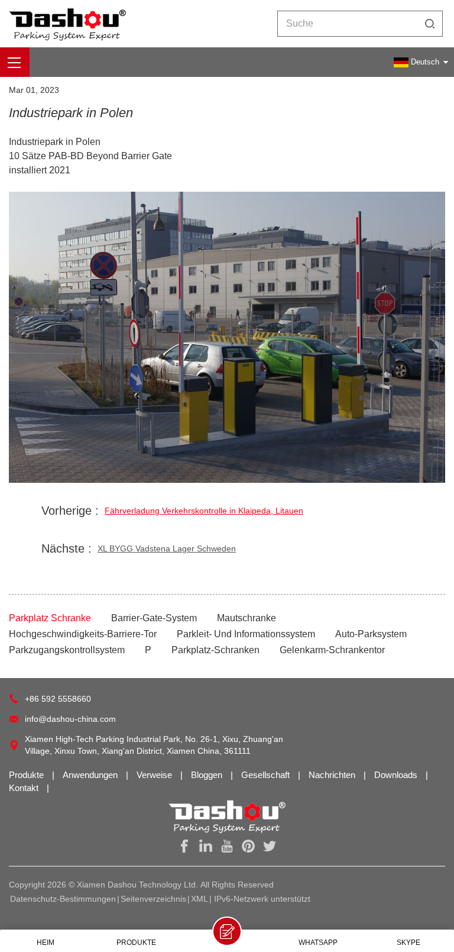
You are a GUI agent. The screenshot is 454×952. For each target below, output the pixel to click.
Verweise (155, 775)
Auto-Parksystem (371, 634)
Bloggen (208, 775)
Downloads (397, 775)
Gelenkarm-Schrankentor (332, 650)
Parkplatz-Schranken (215, 650)
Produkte (27, 775)
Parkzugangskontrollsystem (67, 650)
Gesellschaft (266, 775)
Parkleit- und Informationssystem (246, 634)
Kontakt (25, 788)
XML (199, 898)
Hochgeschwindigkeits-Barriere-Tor (83, 634)
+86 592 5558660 (58, 698)
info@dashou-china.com (70, 719)
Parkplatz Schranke (50, 618)
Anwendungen (91, 775)
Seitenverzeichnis (153, 898)
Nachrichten (333, 775)
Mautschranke (246, 618)
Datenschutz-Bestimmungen (63, 898)
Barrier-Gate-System (154, 618)
